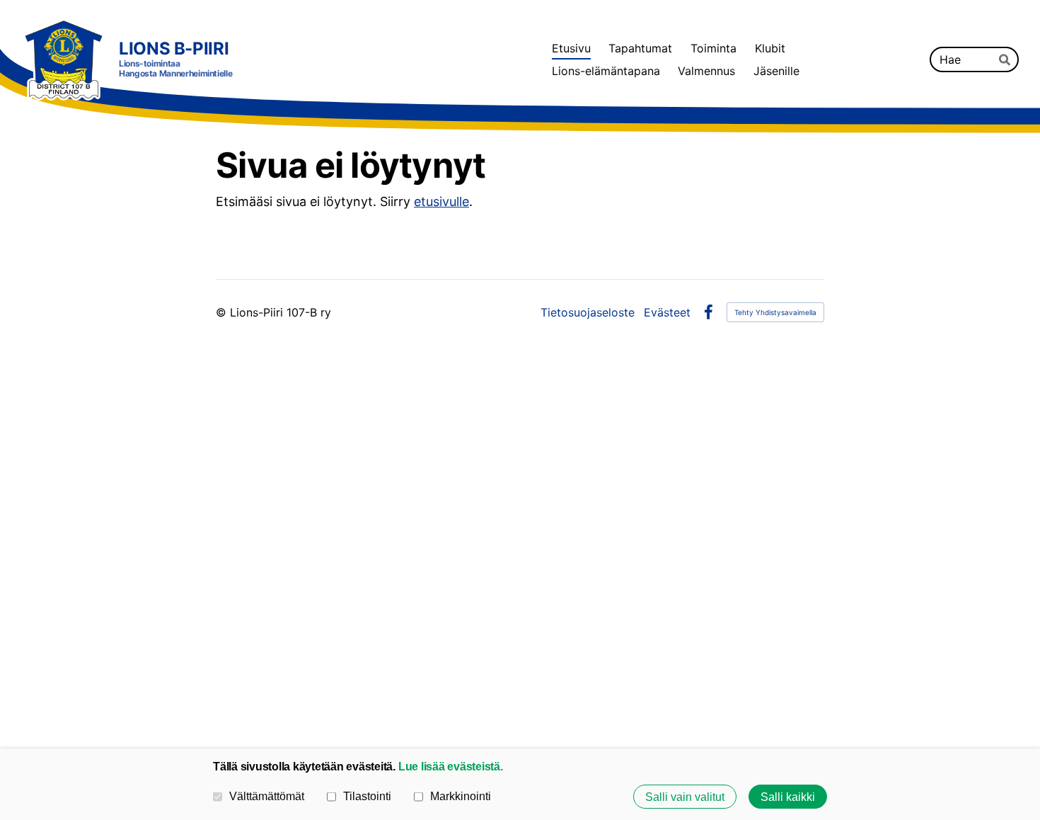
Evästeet (667, 312)
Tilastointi (367, 796)
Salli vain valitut (684, 796)
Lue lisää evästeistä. (450, 766)
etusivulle (441, 201)
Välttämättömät (266, 796)
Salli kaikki (788, 796)
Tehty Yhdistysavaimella (775, 312)
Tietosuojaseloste (588, 312)
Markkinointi (460, 796)
